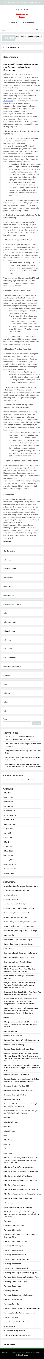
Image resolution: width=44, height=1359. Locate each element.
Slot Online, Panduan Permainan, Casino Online (21, 1190)
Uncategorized (9, 1326)
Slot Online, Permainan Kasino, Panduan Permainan (22, 1194)
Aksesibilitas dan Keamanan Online (16, 891)
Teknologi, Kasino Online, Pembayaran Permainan (22, 1308)
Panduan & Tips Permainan (13, 1036)
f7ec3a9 (8, 74)
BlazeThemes (23, 1355)
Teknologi (7, 1221)
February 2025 (9, 855)
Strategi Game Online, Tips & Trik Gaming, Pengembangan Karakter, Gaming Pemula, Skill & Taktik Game (21, 1214)
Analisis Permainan (11, 899)
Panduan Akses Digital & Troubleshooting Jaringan (22, 1040)
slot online (8, 1153)
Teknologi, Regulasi (11, 1317)
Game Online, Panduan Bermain (15, 917)
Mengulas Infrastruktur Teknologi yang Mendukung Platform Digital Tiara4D (21, 2)
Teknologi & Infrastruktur (13, 1230)
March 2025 (8, 851)
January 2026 (9, 806)
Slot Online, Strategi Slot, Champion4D (18, 1198)
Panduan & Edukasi (11, 1031)
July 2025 (7, 833)
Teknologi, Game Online (12, 1304)
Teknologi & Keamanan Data (14, 1250)
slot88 (6, 702)
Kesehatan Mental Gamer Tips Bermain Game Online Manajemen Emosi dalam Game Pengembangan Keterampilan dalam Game (20, 1001)
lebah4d (7, 1017)
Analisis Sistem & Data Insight (15, 904)
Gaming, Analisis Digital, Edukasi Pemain (19, 926)
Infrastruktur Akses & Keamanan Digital (18, 940)
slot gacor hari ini (10, 622)
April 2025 (8, 847)
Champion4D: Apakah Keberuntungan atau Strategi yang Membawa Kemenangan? (20, 67)
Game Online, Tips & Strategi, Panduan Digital (20, 922)
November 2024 (10, 869)
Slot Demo (8, 1140)
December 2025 (9, 811)
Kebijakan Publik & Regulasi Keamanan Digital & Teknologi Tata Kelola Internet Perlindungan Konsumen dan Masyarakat (21, 985)
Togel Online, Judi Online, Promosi (16, 1322)
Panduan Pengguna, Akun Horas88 (16, 1075)
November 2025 (10, 815)
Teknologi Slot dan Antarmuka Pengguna (18, 1295)
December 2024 (9, 864)
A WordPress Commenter (13, 780)
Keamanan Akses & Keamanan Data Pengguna (20, 953)
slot (5, 613)
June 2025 (8, 838)
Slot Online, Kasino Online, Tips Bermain (18, 1176)
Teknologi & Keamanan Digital (15, 1255)
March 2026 (8, 797)
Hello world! (30, 780)
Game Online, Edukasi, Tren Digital (16, 913)
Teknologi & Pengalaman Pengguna (16, 1259)
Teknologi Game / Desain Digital (15, 1282)
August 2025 (8, 829)
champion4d (8, 101)
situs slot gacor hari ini (12, 604)
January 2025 (9, 860)
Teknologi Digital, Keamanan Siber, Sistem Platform (22, 1277)
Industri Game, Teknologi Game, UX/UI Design (20, 931)
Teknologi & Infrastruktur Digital (15, 1241)
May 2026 (7, 793)
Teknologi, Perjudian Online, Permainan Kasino (20, 1313)
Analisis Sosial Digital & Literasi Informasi (19, 908)
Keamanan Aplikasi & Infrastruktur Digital (19, 957)
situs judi (7, 1118)
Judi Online (8, 949)
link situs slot (9, 578)
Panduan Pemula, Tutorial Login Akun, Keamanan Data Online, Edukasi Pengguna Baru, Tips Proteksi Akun (22, 1067)
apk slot (7, 675)
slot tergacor (9, 1203)
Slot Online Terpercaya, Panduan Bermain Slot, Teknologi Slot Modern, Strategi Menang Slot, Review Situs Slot (20, 1160)
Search (6, 719)
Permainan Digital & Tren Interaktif (16, 1086)
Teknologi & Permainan (12, 1264)
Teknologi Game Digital (12, 1286)
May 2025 (7, 842)
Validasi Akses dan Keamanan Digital (17, 1335)
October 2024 (9, 873)
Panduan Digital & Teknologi (14, 1045)
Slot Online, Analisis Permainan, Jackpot (18, 1167)
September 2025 (10, 824)
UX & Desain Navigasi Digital (14, 1331)
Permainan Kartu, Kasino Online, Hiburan (18, 1090)
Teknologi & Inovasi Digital (13, 1246)
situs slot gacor (10, 569)
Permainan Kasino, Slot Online (15, 1095)
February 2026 (9, 802)
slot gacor (8, 560)
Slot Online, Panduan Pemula (14, 1185)
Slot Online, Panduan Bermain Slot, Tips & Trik (20, 1181)
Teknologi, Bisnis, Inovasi (13, 1299)
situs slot (7, 1127)
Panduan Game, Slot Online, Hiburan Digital (19, 1049)
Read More (7, 541)
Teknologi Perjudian (11, 1291)
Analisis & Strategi (11, 895)
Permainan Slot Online (12, 1099)
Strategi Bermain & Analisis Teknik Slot (18, 1207)
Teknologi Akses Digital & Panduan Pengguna (20, 1273)
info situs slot (9, 935)
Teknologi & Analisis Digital (14, 1226)
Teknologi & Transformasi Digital (16, 1268)
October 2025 (9, 820)
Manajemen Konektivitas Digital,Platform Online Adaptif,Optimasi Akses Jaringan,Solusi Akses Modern (21, 1024)
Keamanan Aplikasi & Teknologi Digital (18, 962)
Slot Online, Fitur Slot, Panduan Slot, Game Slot (21, 1172)
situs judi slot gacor (11, 1122)
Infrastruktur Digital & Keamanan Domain (18, 944)
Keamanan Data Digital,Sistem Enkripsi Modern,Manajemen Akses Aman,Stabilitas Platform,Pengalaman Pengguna (19, 969)
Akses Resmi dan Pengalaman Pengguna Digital (21, 886)
